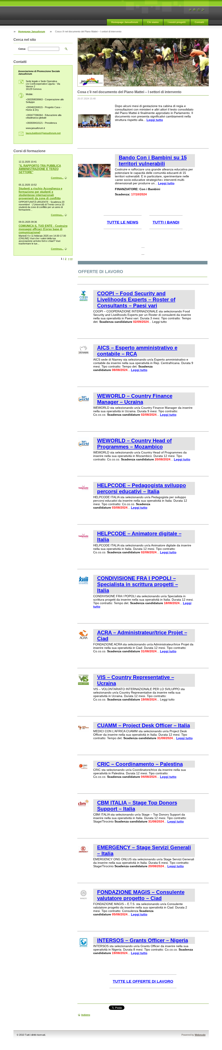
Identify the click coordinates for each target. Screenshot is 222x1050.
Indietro (85, 1015)
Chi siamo (153, 22)
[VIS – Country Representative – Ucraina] (83, 684)
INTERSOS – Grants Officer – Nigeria (142, 940)
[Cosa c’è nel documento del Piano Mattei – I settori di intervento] (94, 127)
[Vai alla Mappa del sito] (194, 10)
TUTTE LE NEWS (122, 222)
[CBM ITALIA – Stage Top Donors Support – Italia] (83, 809)
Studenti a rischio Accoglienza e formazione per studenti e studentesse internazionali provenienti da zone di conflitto (40, 193)
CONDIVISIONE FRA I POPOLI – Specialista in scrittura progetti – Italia (137, 584)
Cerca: (22, 49)
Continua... (57, 177)
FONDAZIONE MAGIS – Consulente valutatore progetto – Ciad (140, 895)
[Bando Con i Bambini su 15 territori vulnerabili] (94, 176)
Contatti (199, 22)
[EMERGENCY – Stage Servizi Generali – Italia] (83, 854)
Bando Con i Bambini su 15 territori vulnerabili (153, 160)
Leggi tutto (155, 120)
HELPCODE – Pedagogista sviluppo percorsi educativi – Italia (141, 488)
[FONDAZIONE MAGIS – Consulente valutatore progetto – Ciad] (83, 898)
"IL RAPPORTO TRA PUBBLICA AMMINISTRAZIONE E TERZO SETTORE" (40, 169)
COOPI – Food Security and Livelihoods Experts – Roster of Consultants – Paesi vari (136, 299)
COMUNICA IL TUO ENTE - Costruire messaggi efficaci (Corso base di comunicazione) (43, 229)
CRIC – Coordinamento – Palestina (140, 764)
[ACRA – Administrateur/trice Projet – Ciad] (83, 639)
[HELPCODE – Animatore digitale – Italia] (83, 540)
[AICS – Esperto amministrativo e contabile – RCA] (83, 354)
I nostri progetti (177, 22)
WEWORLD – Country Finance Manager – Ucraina (134, 399)
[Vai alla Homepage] (190, 10)
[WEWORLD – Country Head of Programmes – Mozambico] (83, 447)
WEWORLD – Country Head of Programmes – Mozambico (134, 444)
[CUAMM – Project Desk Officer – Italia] (83, 732)
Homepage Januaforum (124, 22)
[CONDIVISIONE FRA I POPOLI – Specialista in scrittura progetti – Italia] (83, 585)
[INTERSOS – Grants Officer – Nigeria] (83, 947)
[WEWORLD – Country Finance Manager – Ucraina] (83, 402)
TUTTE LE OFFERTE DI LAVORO (143, 981)
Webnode (200, 1035)
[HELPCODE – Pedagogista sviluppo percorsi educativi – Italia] (83, 492)
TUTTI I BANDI (166, 222)
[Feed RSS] (203, 10)
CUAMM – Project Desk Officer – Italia (143, 725)
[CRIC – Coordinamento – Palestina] (83, 770)
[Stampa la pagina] (199, 10)
